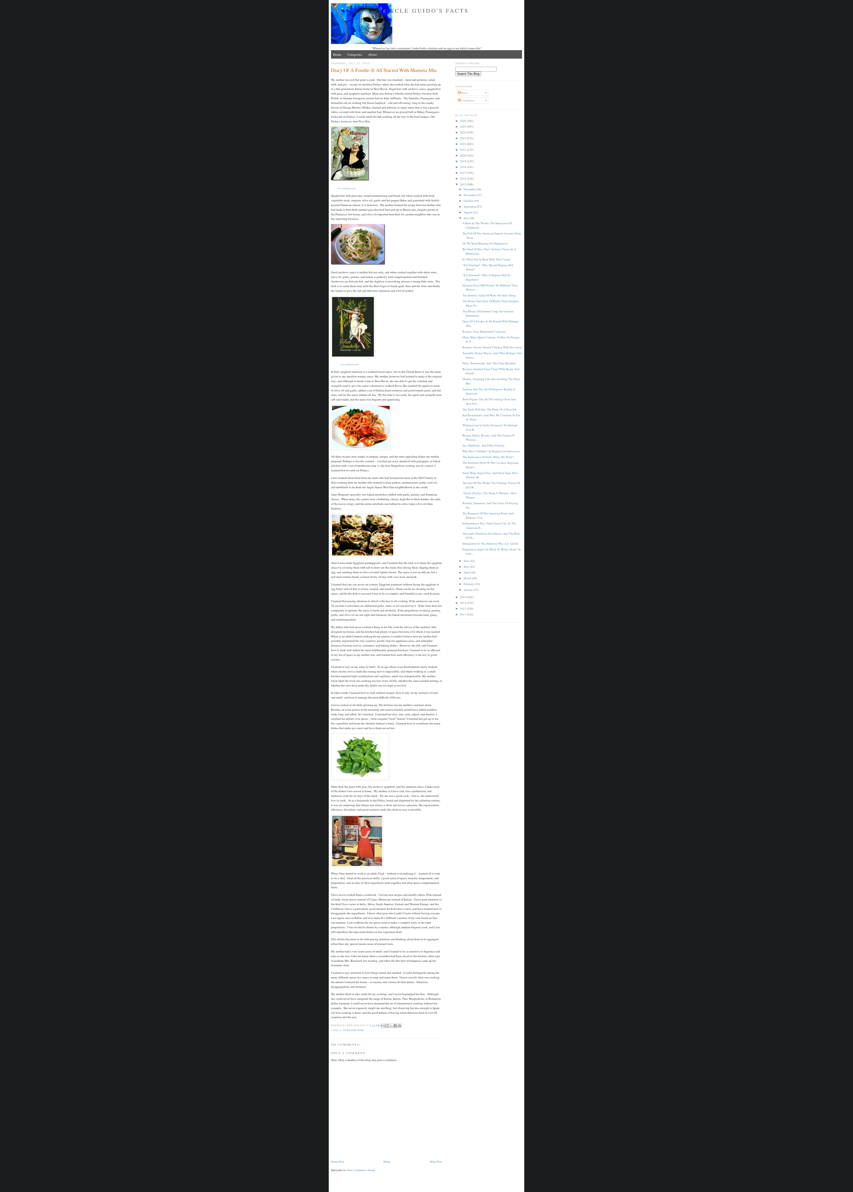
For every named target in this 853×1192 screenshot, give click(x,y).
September (470, 206)
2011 (463, 614)
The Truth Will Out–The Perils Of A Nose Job (489, 409)
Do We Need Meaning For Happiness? (485, 243)
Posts (464, 93)
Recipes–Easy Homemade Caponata (484, 331)
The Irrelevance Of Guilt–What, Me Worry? (488, 457)
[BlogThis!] (387, 1025)
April (467, 572)
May (467, 567)
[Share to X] (391, 1025)
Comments (467, 100)
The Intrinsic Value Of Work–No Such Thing (489, 295)
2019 (463, 161)
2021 (463, 150)
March (468, 578)
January (469, 590)
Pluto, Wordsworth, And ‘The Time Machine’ (489, 363)
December (470, 189)
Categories (354, 54)
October (469, 201)
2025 (463, 127)
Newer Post (337, 1162)
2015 (463, 184)
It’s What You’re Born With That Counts (486, 259)
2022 (463, 144)
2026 (463, 121)
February (469, 584)
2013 (463, 603)
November (470, 195)
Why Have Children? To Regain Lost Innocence (491, 451)
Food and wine (353, 1030)
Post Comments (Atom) (361, 1170)
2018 (463, 167)
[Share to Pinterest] (399, 1025)
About (372, 54)
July (466, 218)
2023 (463, 138)
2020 (463, 155)
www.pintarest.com (346, 188)
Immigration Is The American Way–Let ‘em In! (490, 543)
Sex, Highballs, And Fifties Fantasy (483, 445)
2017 (463, 173)
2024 (463, 132)
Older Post (436, 1162)
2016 (463, 178)
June (467, 561)
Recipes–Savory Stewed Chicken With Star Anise (492, 347)
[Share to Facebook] (395, 1025)
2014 (463, 597)
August (468, 212)
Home (337, 54)
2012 (463, 609)
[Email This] (383, 1025)
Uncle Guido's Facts (426, 10)
